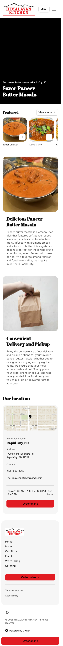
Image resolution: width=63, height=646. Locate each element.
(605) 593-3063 (15, 471)
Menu (44, 9)
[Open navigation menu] (54, 9)
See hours (50, 493)
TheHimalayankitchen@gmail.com (24, 479)
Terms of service (14, 590)
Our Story (11, 551)
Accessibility (11, 595)
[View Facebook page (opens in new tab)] (7, 612)
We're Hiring (12, 561)
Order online (30, 503)
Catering (10, 565)
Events (9, 556)
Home (8, 541)
